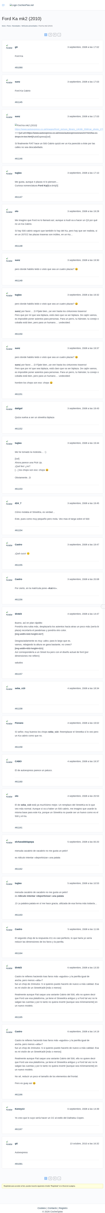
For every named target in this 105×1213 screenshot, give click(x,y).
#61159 (18, 747)
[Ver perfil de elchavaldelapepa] (9, 842)
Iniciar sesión (94, 5)
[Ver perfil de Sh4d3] (9, 613)
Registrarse (100, 5)
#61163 (18, 915)
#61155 (18, 565)
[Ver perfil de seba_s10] (9, 688)
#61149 (18, 280)
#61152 (18, 428)
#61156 (18, 599)
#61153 (18, 489)
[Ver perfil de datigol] (9, 408)
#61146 (18, 158)
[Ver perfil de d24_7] (9, 503)
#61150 (18, 334)
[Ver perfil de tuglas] (9, 173)
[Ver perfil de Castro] (9, 544)
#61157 (18, 674)
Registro (63, 1208)
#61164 (18, 953)
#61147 (18, 197)
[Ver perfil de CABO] (9, 761)
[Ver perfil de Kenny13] (9, 1108)
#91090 (19, 67)
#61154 (18, 530)
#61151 (18, 394)
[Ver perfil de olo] (9, 211)
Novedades (16, 26)
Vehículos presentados (29, 26)
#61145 (18, 102)
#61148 (18, 246)
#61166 (18, 1094)
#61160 (18, 781)
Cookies (42, 1208)
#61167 (18, 1129)
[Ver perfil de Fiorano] (9, 723)
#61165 (18, 1017)
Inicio (4, 26)
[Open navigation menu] (4, 5)
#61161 (18, 827)
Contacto (52, 1208)
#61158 (18, 708)
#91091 (19, 1164)
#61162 (18, 869)
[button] (88, 5)
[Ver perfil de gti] (9, 47)
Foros (9, 26)
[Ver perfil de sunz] (9, 81)
